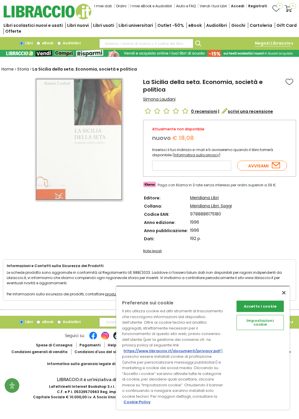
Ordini (121, 5)
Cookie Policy (137, 402)
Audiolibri (216, 25)
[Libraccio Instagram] (105, 338)
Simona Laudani (159, 99)
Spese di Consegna (54, 345)
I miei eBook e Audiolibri (151, 5)
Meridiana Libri (204, 198)
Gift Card (287, 25)
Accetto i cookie (260, 306)
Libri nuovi (78, 25)
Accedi (237, 5)
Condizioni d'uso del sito (97, 351)
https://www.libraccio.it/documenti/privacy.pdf (172, 351)
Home (7, 69)
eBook (195, 25)
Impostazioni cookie (260, 322)
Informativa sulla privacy (196, 154)
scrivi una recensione (250, 111)
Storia (23, 69)
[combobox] (146, 43)
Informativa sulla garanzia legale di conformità (92, 363)
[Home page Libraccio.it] (47, 18)
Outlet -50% (170, 25)
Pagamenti (89, 345)
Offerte (13, 31)
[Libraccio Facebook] (93, 338)
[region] (203, 348)
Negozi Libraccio (273, 43)
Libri (28, 43)
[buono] (149, 53)
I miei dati (103, 5)
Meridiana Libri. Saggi (211, 206)
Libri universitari (136, 25)
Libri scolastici (33, 25)
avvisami (258, 166)
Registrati (257, 5)
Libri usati (103, 25)
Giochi (238, 25)
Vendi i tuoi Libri (213, 5)
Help (112, 345)
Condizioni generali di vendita (39, 351)
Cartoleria (261, 25)
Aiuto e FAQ (186, 5)
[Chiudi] (284, 292)
